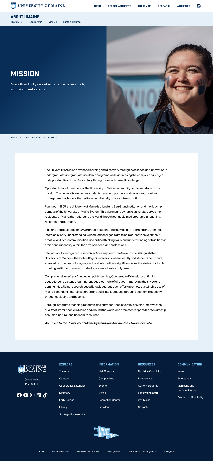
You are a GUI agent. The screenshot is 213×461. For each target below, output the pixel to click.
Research (164, 6)
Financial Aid (145, 378)
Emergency (184, 378)
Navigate (143, 407)
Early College (66, 400)
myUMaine (144, 400)
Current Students (148, 385)
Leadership (35, 21)
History (15, 21)
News (181, 371)
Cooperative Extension (72, 385)
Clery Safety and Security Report (142, 451)
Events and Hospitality (190, 397)
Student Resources (60, 451)
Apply (41, 451)
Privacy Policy (113, 451)
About (97, 6)
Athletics (183, 6)
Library (63, 407)
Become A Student (119, 6)
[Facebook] (19, 395)
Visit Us (53, 21)
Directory (64, 392)
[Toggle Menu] (197, 5)
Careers (64, 378)
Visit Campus (106, 371)
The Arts (64, 371)
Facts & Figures (72, 21)
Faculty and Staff (148, 392)
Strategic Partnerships (72, 414)
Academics (144, 6)
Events (103, 385)
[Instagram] (32, 395)
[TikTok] (45, 395)
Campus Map (106, 378)
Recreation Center (109, 400)
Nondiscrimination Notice (88, 451)
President (104, 407)
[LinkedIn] (38, 395)
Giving (102, 392)
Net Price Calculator (149, 371)
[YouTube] (25, 395)
